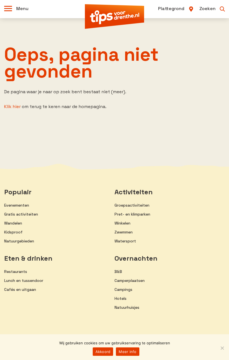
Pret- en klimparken (132, 214)
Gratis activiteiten (21, 214)
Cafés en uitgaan (20, 289)
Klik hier (12, 106)
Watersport (125, 241)
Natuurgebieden (19, 241)
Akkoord (103, 351)
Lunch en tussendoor (23, 280)
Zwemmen (124, 232)
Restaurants (15, 271)
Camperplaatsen (130, 280)
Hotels (121, 298)
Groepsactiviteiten (132, 205)
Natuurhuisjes (127, 307)
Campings (123, 289)
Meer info (127, 351)
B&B (118, 271)
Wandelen (13, 223)
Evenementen (16, 205)
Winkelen (122, 223)
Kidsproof (13, 232)
